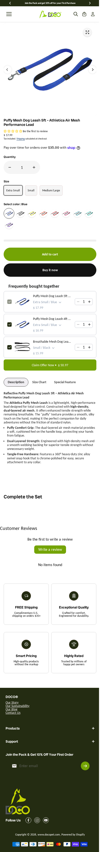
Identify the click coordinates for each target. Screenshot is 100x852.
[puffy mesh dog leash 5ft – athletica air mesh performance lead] (87, 32)
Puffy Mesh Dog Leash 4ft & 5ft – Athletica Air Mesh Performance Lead (52, 319)
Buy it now (50, 270)
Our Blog (11, 709)
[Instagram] (37, 830)
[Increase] (34, 167)
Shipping (21, 138)
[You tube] (46, 830)
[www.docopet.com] (50, 14)
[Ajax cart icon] (84, 14)
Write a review (50, 549)
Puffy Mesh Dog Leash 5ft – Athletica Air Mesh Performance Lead (52, 296)
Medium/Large (51, 190)
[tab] (16, 382)
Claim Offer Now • (50, 365)
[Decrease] (10, 167)
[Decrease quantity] (78, 301)
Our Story (12, 702)
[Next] (89, 3)
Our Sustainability (17, 706)
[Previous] (10, 3)
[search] (75, 14)
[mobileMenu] (9, 14)
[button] (13, 131)
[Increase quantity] (89, 301)
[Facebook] (28, 830)
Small (31, 190)
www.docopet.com (47, 844)
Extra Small (13, 190)
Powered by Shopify (71, 844)
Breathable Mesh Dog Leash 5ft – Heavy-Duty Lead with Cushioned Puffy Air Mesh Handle (52, 342)
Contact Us (13, 713)
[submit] (82, 776)
